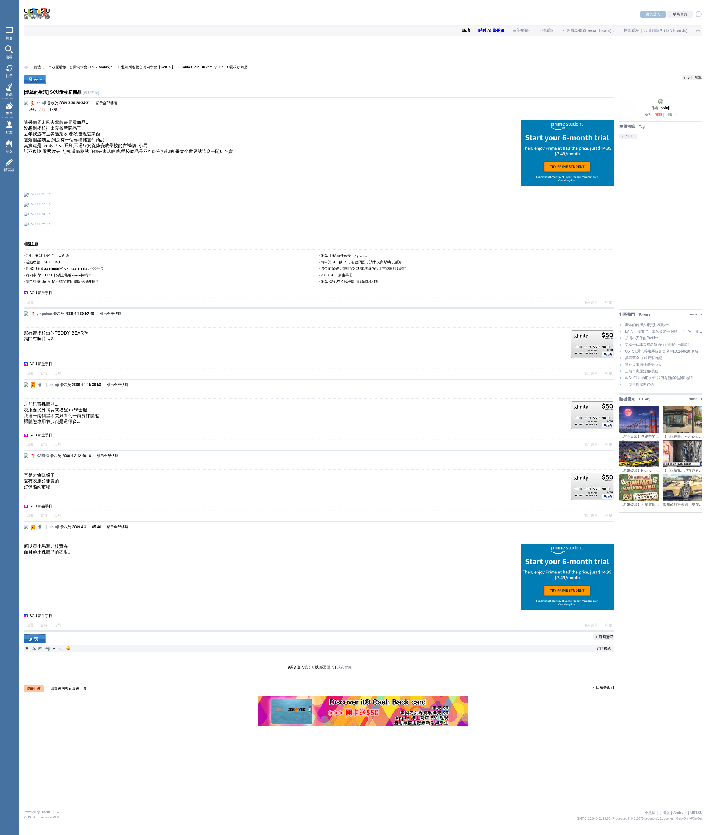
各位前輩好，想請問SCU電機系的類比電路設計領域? (363, 269)
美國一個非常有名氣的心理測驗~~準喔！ (658, 345)
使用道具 (591, 302)
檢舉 (608, 302)
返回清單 (694, 77)
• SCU (627, 136)
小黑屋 (650, 813)
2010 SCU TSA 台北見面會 (47, 256)
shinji (665, 108)
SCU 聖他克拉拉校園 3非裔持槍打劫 (350, 282)
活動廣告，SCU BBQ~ (44, 262)
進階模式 (604, 648)
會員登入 (653, 14)
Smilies (68, 648)
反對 (57, 373)
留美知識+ (521, 30)
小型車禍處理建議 (639, 384)
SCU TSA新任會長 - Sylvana (344, 256)
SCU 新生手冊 (40, 293)
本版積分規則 (603, 687)
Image (40, 648)
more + (695, 314)
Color (34, 648)
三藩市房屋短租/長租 (641, 371)
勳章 (9, 132)
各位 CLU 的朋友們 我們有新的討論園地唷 (659, 378)
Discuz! (46, 812)
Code (61, 648)
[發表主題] (35, 79)
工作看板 (546, 30)
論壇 (466, 30)
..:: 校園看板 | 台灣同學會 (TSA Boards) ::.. (81, 67)
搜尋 (9, 57)
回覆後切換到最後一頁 (69, 688)
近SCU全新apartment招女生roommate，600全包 (64, 269)
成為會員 (680, 14)
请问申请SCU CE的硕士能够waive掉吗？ (59, 275)
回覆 (30, 302)
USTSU (26, 67)
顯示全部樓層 (106, 103)
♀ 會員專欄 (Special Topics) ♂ (588, 30)
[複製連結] (91, 92)
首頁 (9, 38)
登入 (330, 667)
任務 (9, 113)
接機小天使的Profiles (642, 338)
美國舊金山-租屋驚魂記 (643, 358)
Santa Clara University (199, 67)
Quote (54, 648)
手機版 (664, 813)
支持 (44, 373)
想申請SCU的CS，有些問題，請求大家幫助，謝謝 (361, 262)
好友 (9, 151)
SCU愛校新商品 (235, 67)
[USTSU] (41, 18)
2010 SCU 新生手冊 (337, 275)
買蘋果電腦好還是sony (643, 364)
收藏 (9, 95)
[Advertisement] (363, 49)
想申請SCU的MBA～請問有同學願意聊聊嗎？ (62, 282)
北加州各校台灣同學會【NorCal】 (148, 67)
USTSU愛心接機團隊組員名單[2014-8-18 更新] (662, 351)
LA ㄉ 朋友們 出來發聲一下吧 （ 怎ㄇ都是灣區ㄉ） (663, 331)
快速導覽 (695, 30)
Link (47, 648)
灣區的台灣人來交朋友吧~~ (647, 325)
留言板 (9, 170)
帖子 (9, 76)
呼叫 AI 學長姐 (491, 30)
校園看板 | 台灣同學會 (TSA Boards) (655, 30)
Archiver (680, 813)
